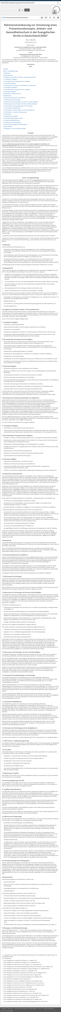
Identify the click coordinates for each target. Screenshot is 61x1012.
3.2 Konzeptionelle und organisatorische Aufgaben (16, 81)
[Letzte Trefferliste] (22, 10)
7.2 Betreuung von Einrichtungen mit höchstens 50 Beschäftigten (20, 102)
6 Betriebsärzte (7, 95)
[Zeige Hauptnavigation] (58, 2)
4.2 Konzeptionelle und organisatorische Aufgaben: (16, 89)
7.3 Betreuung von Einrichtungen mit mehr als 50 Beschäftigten (20, 104)
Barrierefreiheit (33, 1008)
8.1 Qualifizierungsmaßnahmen (11, 120)
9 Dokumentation (7, 126)
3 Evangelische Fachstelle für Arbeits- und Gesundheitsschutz (19, 77)
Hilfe (40, 1008)
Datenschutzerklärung (21, 1008)
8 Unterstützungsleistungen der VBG (13, 118)
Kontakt (4, 1008)
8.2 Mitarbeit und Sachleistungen (12, 122)
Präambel (5, 69)
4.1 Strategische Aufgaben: (10, 87)
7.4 (30, 920)
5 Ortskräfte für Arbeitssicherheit (12, 93)
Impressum (10, 1008)
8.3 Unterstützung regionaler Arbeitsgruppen (15, 124)
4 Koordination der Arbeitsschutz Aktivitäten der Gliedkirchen (19, 85)
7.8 (55, 924)
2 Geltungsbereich (8, 75)
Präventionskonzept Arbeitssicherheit (15, 17)
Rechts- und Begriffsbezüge (10, 71)
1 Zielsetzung (6, 73)
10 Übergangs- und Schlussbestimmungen (14, 128)
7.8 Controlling (7, 114)
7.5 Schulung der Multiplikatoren (12, 108)
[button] (46, 18)
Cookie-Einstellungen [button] (48, 1008)
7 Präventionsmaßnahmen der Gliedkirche (14, 97)
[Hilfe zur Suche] (19, 10)
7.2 (6, 231)
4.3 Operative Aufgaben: (9, 91)
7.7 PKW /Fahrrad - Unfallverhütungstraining (15, 112)
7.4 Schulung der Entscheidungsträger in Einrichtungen (18, 106)
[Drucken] (58, 18)
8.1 (50, 515)
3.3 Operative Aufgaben (9, 83)
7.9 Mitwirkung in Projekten (10, 116)
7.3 (11, 231)
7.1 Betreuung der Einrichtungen (12, 100)
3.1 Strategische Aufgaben (10, 79)
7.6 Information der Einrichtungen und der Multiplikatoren (18, 110)
